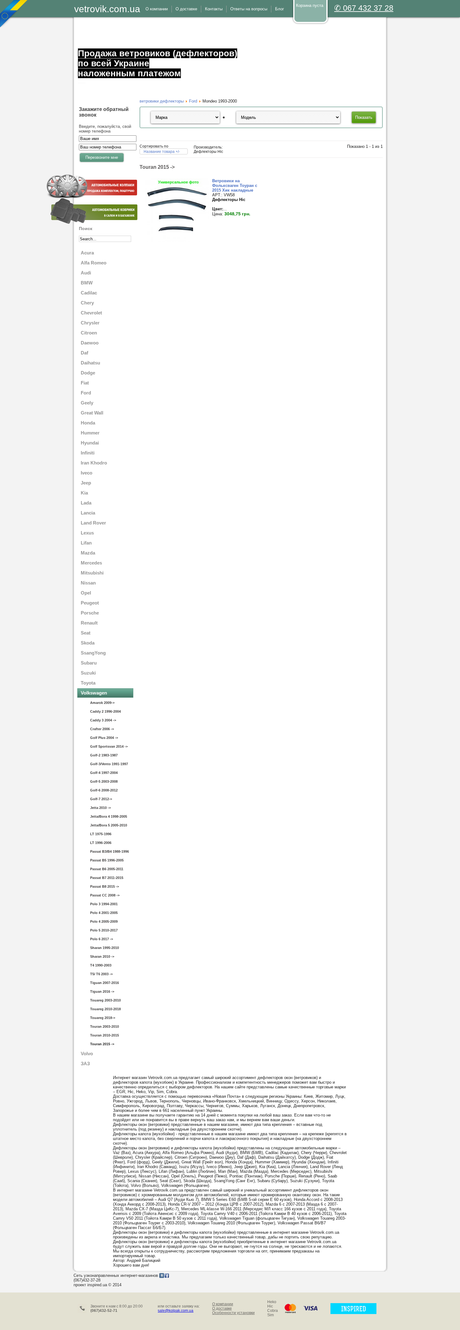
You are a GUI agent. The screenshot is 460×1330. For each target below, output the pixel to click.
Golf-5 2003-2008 (104, 781)
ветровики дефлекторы (162, 101)
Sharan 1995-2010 (104, 948)
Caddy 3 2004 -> (103, 720)
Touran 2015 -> (102, 1044)
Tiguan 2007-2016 (104, 983)
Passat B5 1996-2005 (107, 860)
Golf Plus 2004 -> (104, 738)
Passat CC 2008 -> (105, 895)
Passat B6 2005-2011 (106, 869)
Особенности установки (233, 1313)
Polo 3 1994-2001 (104, 904)
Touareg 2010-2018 (105, 1009)
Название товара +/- (162, 151)
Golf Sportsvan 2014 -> (109, 746)
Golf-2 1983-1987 (104, 755)
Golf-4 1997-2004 (104, 773)
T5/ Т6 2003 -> (101, 974)
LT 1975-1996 (100, 834)
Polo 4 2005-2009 (104, 921)
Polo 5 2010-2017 (104, 930)
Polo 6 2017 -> (101, 939)
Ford (193, 101)
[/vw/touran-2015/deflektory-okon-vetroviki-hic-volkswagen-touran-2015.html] (176, 240)
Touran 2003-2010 (104, 1026)
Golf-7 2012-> (101, 799)
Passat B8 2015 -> (104, 886)
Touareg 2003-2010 (105, 1000)
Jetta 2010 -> (100, 808)
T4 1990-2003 (100, 965)
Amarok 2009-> (102, 703)
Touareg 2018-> (102, 1018)
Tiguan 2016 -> (102, 991)
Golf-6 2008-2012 (104, 790)
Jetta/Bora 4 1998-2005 (108, 816)
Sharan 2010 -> (102, 956)
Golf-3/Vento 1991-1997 (109, 764)
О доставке (222, 1308)
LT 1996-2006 (100, 843)
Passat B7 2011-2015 (106, 878)
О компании (222, 1304)
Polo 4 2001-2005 (104, 913)
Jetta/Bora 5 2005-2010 (108, 825)
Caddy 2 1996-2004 (105, 711)
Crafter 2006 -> (102, 729)
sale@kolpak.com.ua (175, 1310)
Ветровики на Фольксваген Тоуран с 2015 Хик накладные (234, 185)
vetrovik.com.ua (107, 9)
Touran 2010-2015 (104, 1035)
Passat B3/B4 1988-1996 (109, 851)
